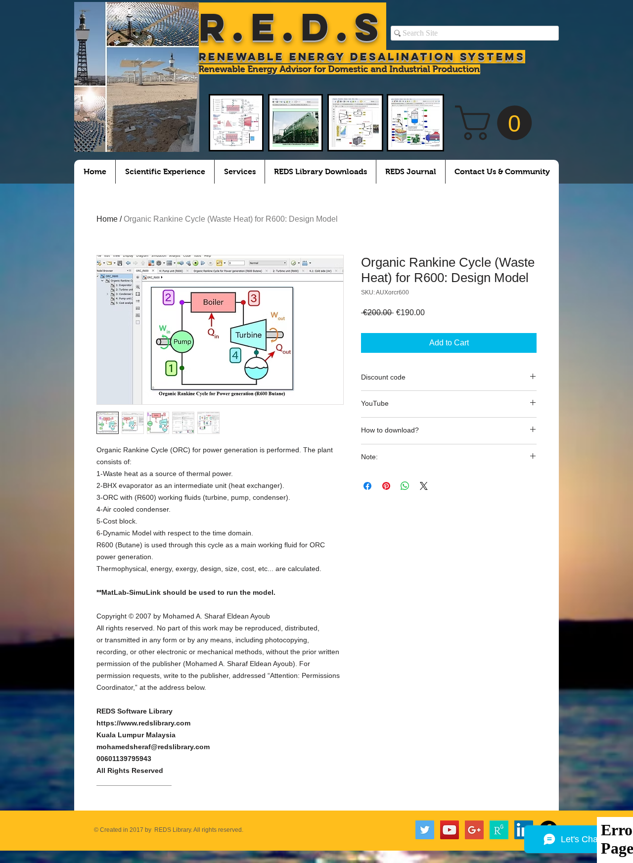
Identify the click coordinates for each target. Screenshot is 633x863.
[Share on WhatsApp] (405, 486)
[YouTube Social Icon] (449, 829)
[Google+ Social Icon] (474, 829)
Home (107, 219)
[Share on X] (424, 486)
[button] (497, 122)
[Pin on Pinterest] (386, 486)
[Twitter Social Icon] (424, 829)
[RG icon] (499, 829)
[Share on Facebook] (367, 486)
